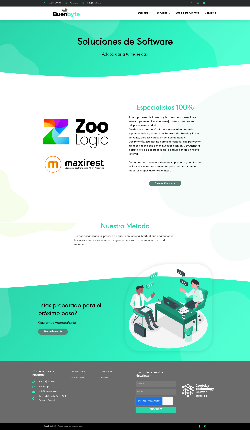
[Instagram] (197, 3)
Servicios (162, 13)
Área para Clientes (187, 13)
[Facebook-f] (191, 3)
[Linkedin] (204, 3)
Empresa (142, 13)
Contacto (210, 13)
